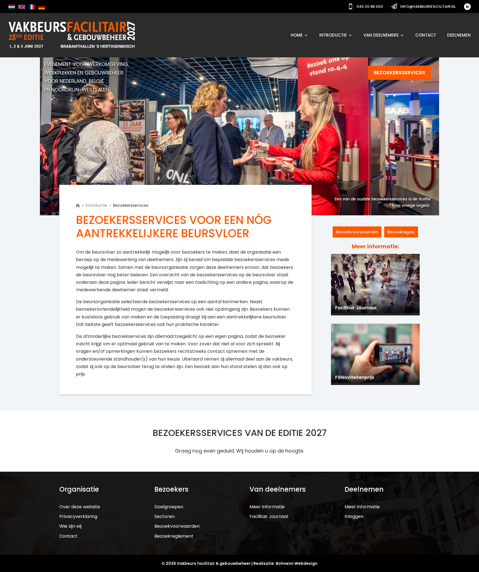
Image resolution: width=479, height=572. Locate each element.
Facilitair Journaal (268, 516)
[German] (41, 6)
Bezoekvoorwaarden (357, 232)
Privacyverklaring (78, 516)
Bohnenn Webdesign (296, 563)
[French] (31, 6)
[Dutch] (12, 6)
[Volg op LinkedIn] (467, 6)
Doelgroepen (168, 507)
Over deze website (79, 507)
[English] (22, 6)
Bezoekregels (401, 232)
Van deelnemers (381, 35)
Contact (425, 35)
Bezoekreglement (173, 536)
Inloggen (354, 516)
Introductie (333, 35)
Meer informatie (267, 507)
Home (297, 35)
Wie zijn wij (70, 526)
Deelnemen (459, 35)
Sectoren (164, 516)
